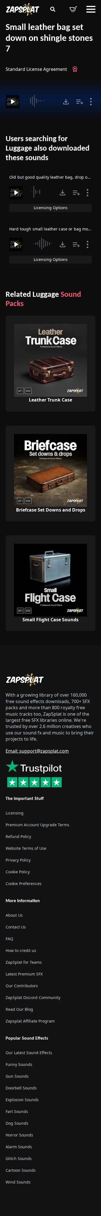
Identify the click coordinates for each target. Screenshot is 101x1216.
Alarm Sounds (19, 1146)
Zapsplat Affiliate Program (30, 1021)
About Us (14, 915)
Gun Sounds (17, 1076)
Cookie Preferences (24, 883)
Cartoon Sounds (21, 1170)
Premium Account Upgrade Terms (37, 824)
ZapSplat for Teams (24, 962)
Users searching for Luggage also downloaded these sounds (47, 148)
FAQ (9, 938)
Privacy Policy (18, 860)
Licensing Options (51, 207)
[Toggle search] (52, 9)
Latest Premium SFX (24, 974)
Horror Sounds (19, 1135)
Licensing (15, 813)
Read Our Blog (19, 1009)
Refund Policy (18, 836)
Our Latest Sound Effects (29, 1052)
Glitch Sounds (19, 1158)
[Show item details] (91, 101)
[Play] (12, 101)
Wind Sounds (18, 1182)
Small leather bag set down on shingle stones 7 (49, 38)
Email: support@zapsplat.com (37, 751)
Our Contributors (22, 985)
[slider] (42, 101)
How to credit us (21, 950)
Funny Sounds (19, 1064)
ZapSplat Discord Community (33, 997)
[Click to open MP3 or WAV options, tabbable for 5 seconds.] (66, 101)
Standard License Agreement (36, 69)
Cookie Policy (18, 871)
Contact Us (16, 927)
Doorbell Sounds (21, 1088)
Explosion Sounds (22, 1099)
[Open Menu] (90, 9)
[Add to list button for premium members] (79, 101)
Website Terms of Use (26, 848)
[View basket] (73, 9)
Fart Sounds (17, 1111)
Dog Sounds (17, 1123)
